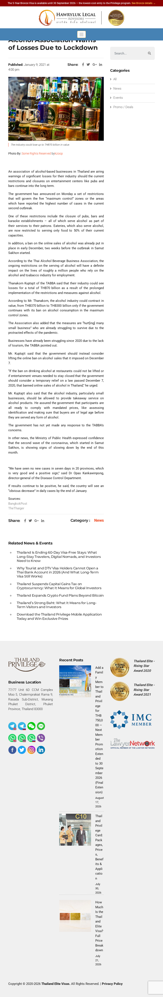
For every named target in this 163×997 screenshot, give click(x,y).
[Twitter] (22, 750)
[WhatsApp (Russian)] (31, 738)
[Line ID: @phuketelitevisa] (41, 726)
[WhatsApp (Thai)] (22, 738)
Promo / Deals (123, 107)
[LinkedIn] (41, 750)
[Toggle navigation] (81, 34)
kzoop (59, 153)
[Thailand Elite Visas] (81, 18)
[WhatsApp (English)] (12, 738)
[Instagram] (31, 750)
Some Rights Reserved (36, 153)
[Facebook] (12, 750)
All (115, 79)
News (99, 520)
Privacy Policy (112, 984)
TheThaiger (16, 508)
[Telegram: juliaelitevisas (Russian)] (22, 726)
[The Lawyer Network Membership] (132, 743)
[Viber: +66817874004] (41, 738)
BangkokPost (17, 504)
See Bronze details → (144, 3)
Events (118, 98)
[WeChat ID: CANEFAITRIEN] (31, 726)
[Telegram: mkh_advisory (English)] (12, 726)
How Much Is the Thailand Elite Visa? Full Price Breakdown (99, 926)
